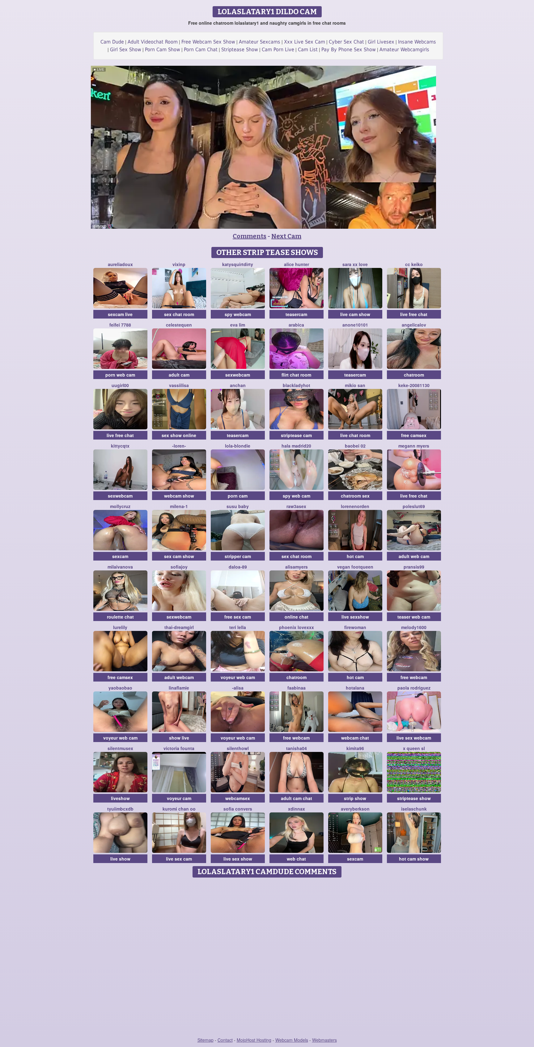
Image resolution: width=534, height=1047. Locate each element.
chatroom (414, 375)
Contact (225, 1040)
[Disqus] (267, 958)
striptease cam (296, 435)
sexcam (120, 556)
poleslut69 (414, 506)
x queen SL (414, 748)
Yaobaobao (120, 688)
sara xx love (355, 264)
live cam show (355, 314)
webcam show (179, 496)
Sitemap (205, 1040)
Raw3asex (296, 506)
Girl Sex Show (125, 49)
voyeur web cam (238, 677)
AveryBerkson (355, 809)
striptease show (414, 798)
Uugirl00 (120, 385)
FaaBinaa (296, 688)
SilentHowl (238, 748)
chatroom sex (355, 496)
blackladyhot (296, 385)
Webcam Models (291, 1040)
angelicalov (414, 325)
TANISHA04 (296, 748)
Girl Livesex (381, 42)
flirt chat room (296, 375)
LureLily (120, 627)
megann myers (413, 446)
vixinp (178, 264)
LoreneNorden (355, 506)
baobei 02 (355, 446)
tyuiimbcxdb (120, 809)
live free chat (413, 314)
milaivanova (120, 567)
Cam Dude (112, 42)
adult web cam (414, 556)
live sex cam (179, 859)
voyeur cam (179, 798)
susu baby (238, 506)
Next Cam (286, 236)
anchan (238, 385)
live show (120, 859)
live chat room (355, 435)
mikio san (355, 385)
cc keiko (414, 264)
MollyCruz (120, 506)
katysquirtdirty (237, 264)
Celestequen (179, 325)
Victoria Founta (178, 748)
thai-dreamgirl (179, 627)
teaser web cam (413, 617)
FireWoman (355, 627)
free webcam (413, 677)
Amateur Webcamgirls (404, 49)
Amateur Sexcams (259, 42)
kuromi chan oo (179, 809)
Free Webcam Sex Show (208, 42)
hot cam (355, 556)
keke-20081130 (414, 385)
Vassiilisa (179, 385)
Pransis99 (414, 567)
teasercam (296, 314)
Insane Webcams (417, 42)
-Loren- (179, 446)
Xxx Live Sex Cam (304, 42)
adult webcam (179, 677)
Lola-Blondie (237, 446)
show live (179, 738)
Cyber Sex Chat (346, 42)
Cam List (308, 49)
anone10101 (355, 325)
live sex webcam (413, 738)
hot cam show (414, 859)
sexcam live (120, 314)
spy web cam (296, 496)
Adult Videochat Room (153, 42)
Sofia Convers (237, 809)
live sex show (237, 859)
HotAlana (355, 688)
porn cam (238, 496)
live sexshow (355, 617)
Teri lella (237, 627)
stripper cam (238, 556)
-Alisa (238, 688)
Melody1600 (413, 627)
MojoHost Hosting (254, 1040)
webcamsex (237, 798)
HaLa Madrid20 (296, 446)
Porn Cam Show (162, 49)
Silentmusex (120, 748)
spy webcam (238, 314)
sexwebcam (237, 375)
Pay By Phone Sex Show (348, 49)
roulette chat (120, 617)
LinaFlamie (179, 688)
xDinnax (296, 809)
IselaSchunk (414, 809)
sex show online (179, 435)
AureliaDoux (120, 264)
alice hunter (296, 264)
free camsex (413, 435)
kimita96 (355, 748)
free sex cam (237, 617)
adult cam (179, 375)
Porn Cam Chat (201, 49)
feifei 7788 (120, 325)
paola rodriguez (413, 688)
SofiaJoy (179, 567)
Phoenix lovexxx (296, 627)
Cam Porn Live (278, 49)
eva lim (237, 325)
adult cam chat (296, 798)
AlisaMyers (296, 567)
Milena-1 (179, 506)
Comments (249, 236)
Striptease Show (239, 49)
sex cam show (179, 556)
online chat (296, 617)
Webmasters (324, 1040)
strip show (355, 798)
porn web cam (120, 375)
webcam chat (355, 738)
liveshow (120, 798)
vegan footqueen (355, 567)
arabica (296, 325)
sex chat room (179, 314)
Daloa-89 (238, 567)
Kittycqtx (120, 446)
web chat (296, 859)
